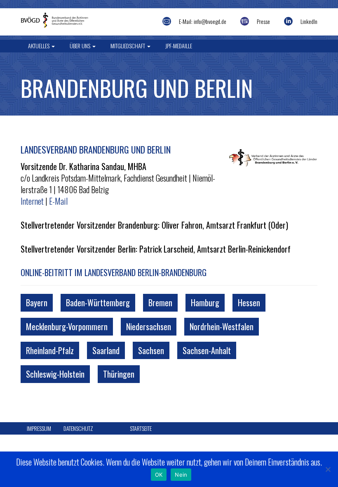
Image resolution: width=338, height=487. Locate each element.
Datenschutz (78, 428)
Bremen (160, 302)
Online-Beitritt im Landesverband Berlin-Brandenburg (114, 272)
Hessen (249, 302)
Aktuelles (39, 45)
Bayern (36, 302)
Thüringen (118, 374)
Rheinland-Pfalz (50, 350)
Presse (263, 21)
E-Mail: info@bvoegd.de (202, 21)
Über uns (81, 45)
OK (159, 474)
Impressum (39, 428)
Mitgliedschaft (128, 45)
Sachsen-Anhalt (207, 350)
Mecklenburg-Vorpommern (67, 326)
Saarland (106, 350)
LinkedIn (308, 21)
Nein (181, 474)
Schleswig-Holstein (55, 374)
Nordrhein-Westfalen (222, 326)
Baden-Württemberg (98, 302)
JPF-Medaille (178, 45)
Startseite (141, 428)
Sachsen (151, 350)
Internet (32, 201)
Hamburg (205, 302)
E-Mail (58, 201)
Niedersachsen (148, 326)
